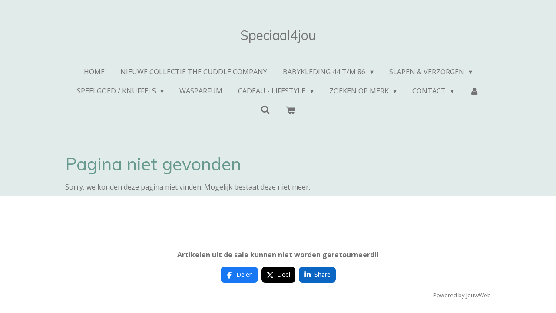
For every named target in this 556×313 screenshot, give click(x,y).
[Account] (474, 90)
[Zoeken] (265, 110)
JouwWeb (478, 295)
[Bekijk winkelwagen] (290, 110)
